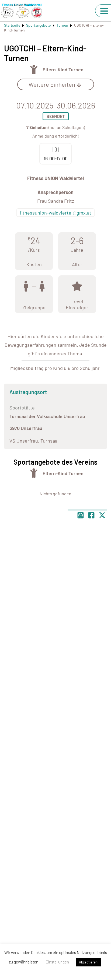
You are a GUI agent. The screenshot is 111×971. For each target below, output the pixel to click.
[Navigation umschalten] (104, 11)
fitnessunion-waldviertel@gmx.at (55, 213)
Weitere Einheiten (52, 84)
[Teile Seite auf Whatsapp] (80, 515)
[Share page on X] (102, 515)
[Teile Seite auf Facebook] (91, 515)
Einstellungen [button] (57, 961)
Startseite (12, 25)
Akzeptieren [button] (88, 962)
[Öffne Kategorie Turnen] (34, 69)
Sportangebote (38, 25)
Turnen (62, 25)
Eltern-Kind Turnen (63, 69)
